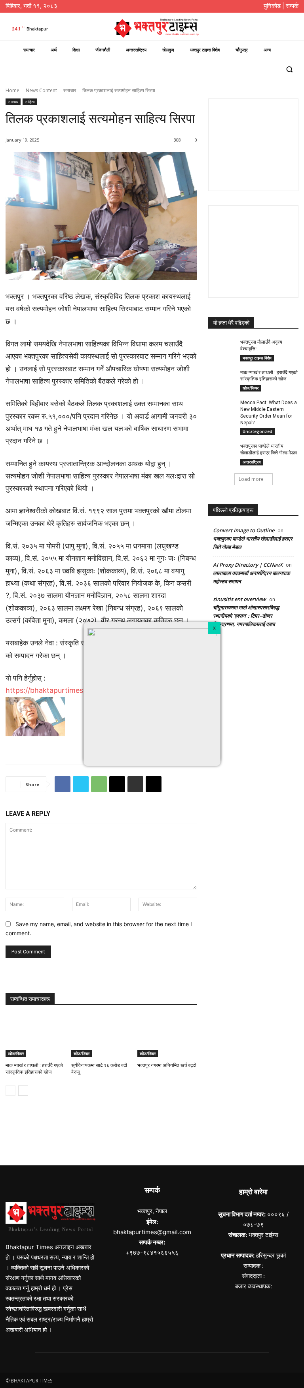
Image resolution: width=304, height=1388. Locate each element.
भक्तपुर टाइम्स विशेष (257, 358)
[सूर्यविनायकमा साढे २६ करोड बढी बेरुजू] (101, 1036)
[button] (289, 69)
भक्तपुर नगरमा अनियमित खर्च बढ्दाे (166, 1065)
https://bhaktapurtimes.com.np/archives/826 (81, 690)
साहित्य (30, 101)
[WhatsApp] (99, 784)
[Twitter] (279, 28)
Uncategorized (257, 431)
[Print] (135, 784)
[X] (214, 628)
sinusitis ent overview (239, 599)
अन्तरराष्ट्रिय (252, 462)
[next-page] (23, 1090)
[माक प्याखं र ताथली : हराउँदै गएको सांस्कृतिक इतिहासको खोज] (35, 1036)
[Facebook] (253, 28)
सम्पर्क (292, 5)
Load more (251, 479)
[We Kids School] (152, 1131)
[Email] (117, 784)
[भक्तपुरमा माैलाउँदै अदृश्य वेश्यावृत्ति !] (221, 348)
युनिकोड (272, 5)
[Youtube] (292, 28)
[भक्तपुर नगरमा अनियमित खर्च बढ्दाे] (167, 1036)
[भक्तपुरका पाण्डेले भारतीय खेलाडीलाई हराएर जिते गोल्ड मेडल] (221, 452)
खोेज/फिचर (16, 1053)
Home (12, 90)
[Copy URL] (154, 784)
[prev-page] (10, 1090)
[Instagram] (266, 28)
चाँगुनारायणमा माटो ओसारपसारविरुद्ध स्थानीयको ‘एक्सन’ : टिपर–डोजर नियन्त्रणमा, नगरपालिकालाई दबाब (246, 616)
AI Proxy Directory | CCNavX (248, 564)
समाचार (69, 90)
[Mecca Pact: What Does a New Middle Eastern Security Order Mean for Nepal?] (221, 408)
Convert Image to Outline (243, 530)
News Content (41, 90)
